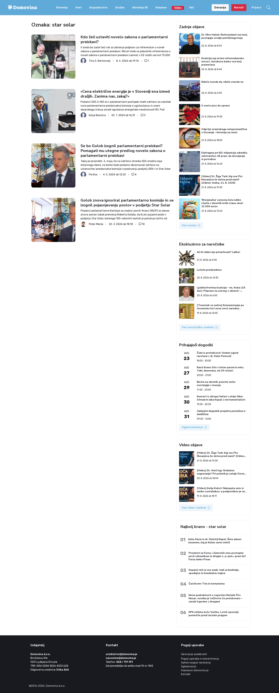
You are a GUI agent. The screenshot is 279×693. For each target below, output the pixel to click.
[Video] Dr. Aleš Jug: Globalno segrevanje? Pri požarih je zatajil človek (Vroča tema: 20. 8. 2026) (221, 472)
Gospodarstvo (98, 7)
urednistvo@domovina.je (121, 654)
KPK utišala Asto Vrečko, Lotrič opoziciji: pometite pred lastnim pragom (214, 613)
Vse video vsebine (194, 507)
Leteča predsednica (209, 270)
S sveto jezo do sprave (216, 105)
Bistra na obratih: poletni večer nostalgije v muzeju (216, 383)
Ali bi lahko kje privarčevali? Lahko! (218, 252)
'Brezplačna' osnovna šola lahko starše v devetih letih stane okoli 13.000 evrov (222, 203)
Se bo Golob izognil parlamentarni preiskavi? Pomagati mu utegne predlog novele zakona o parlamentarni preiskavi (123, 150)
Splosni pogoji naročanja (196, 662)
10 (143, 224)
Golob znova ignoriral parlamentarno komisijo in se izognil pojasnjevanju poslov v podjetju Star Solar (127, 203)
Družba (119, 7)
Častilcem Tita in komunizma (207, 583)
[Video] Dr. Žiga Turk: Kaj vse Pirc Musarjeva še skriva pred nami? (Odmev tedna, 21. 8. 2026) (222, 179)
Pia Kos (93, 174)
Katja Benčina (97, 115)
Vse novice (189, 225)
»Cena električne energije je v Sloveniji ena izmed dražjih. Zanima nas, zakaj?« (125, 94)
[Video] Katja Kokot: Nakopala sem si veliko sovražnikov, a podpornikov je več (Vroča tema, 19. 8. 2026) (221, 490)
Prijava (256, 7)
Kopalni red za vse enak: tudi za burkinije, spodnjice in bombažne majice (214, 571)
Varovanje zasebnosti (194, 654)
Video (177, 7)
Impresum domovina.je (194, 670)
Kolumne (160, 7)
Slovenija (62, 7)
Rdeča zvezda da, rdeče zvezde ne (223, 82)
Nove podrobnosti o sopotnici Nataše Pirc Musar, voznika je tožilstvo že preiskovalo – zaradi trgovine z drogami (215, 598)
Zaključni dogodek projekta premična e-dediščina (221, 412)
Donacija (220, 7)
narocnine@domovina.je (121, 658)
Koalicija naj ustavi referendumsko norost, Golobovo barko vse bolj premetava (223, 61)
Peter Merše (96, 224)
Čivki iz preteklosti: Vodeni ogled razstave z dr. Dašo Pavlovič (217, 354)
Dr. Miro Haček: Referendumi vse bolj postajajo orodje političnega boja (224, 36)
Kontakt (186, 674)
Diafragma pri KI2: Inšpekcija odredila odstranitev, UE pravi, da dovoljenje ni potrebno (224, 156)
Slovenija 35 (140, 7)
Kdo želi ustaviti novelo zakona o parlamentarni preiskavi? (124, 39)
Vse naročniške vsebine (198, 327)
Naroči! (239, 7)
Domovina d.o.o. (40, 654)
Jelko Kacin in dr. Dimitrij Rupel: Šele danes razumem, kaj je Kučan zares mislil (214, 540)
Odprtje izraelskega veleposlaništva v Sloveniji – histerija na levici (224, 131)
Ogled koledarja (192, 427)
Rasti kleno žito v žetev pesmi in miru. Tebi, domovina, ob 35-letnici (220, 369)
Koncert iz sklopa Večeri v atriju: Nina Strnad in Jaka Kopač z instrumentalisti (221, 398)
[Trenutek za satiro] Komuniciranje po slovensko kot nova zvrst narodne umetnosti (220, 307)
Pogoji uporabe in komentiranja (200, 658)
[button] (268, 7)
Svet (78, 7)
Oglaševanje (188, 666)
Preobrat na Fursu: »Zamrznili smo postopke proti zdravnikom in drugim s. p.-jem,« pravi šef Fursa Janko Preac (217, 556)
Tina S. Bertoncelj (99, 60)
